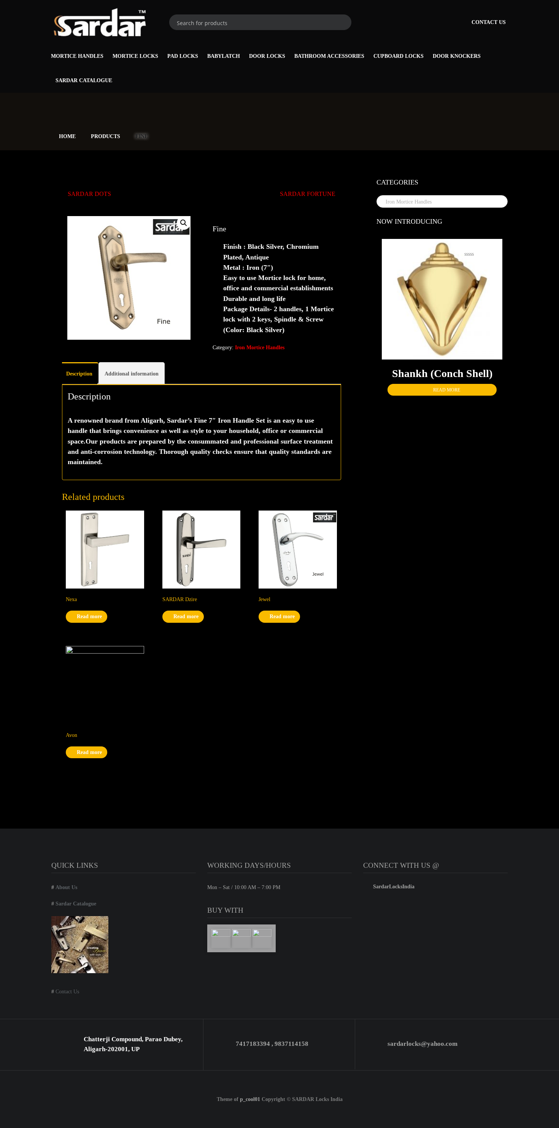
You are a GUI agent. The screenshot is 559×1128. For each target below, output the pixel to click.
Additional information (132, 374)
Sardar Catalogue (84, 80)
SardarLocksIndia (393, 886)
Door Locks (267, 56)
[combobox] (442, 201)
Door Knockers (457, 56)
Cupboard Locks (398, 56)
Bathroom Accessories (329, 56)
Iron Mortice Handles (259, 347)
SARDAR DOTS (89, 194)
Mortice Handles (77, 56)
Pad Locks (182, 56)
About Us (66, 887)
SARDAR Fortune (307, 194)
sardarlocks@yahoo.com (422, 1043)
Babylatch (223, 56)
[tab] (79, 373)
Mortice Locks (135, 56)
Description (79, 374)
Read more (88, 616)
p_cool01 (250, 1099)
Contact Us (489, 22)
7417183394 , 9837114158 (272, 1043)
